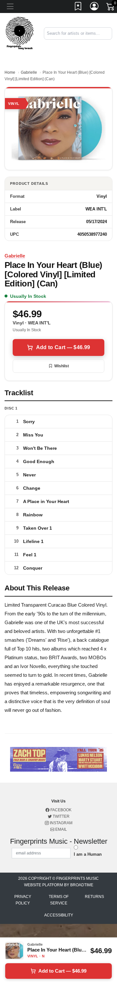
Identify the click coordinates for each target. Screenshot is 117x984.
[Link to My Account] (94, 7)
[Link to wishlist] (78, 7)
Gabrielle (29, 72)
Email (60, 829)
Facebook (60, 810)
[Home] (19, 33)
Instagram (60, 823)
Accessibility (58, 915)
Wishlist (61, 366)
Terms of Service (59, 899)
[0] (111, 8)
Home (10, 72)
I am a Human (88, 854)
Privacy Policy (22, 899)
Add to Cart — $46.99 (63, 347)
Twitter (61, 816)
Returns (94, 896)
